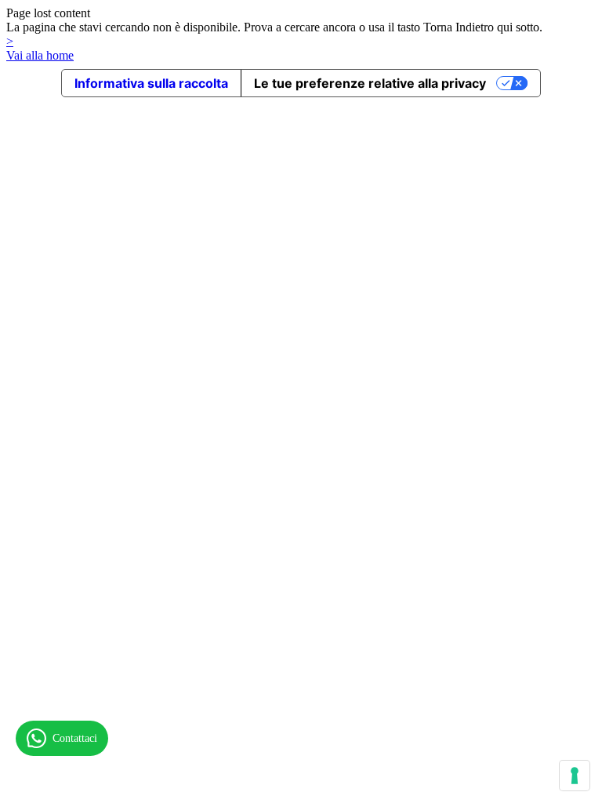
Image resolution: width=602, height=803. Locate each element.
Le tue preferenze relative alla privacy (370, 83)
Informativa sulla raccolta (151, 83)
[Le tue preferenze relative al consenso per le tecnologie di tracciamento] (574, 775)
